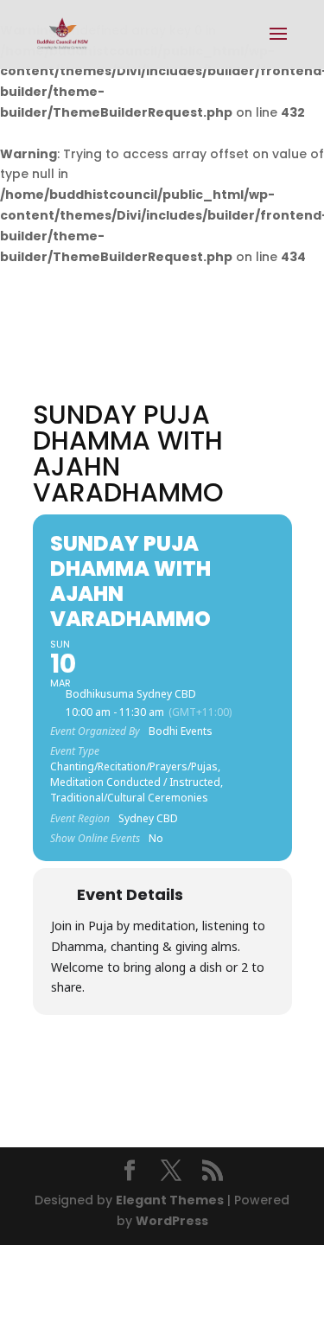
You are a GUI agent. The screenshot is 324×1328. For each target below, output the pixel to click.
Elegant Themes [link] (170, 1200)
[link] (62, 34)
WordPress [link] (172, 1220)
